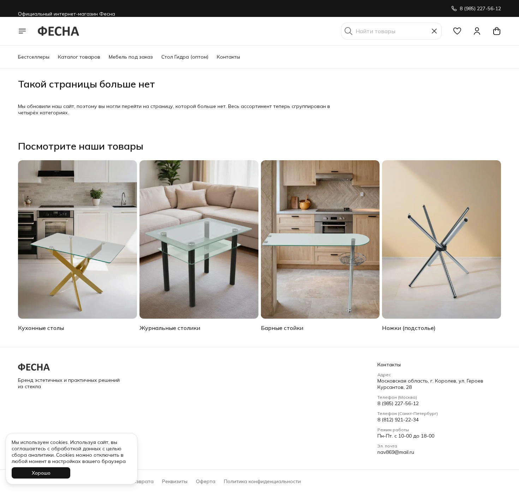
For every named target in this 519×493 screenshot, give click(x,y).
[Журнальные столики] (198, 239)
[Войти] (477, 31)
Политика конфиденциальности (262, 481)
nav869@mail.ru (395, 452)
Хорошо (41, 473)
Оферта (205, 481)
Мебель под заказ (131, 57)
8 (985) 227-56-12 (398, 403)
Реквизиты (174, 481)
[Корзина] (497, 31)
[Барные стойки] (320, 239)
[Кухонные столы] (77, 239)
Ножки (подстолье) (409, 327)
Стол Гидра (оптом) (184, 57)
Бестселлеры (33, 57)
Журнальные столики (169, 327)
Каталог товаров (79, 57)
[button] (457, 31)
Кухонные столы (41, 327)
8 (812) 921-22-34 (398, 419)
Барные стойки (282, 327)
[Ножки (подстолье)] (441, 239)
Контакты (228, 57)
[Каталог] (22, 31)
